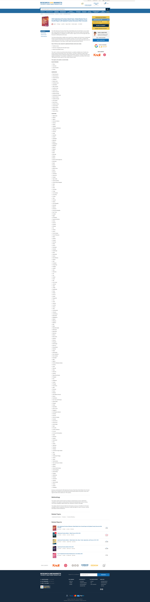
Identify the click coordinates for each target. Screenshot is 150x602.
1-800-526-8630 (87, 5)
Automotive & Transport (78, 12)
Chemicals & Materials (56, 12)
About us (71, 581)
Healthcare (42, 11)
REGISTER (103, 574)
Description (43, 31)
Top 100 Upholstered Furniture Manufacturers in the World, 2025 (70, 553)
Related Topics (43, 34)
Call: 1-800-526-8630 (100, 37)
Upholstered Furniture (56, 517)
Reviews (70, 584)
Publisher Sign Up (104, 581)
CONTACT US (95, 0)
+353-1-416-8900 (96, 4)
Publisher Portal (104, 582)
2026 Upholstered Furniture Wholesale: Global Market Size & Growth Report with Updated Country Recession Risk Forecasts (79, 527)
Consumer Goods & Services (96, 12)
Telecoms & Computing (84, 12)
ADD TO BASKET (100, 25)
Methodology (43, 32)
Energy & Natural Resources (71, 12)
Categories (82, 581)
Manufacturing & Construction (63, 12)
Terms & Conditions (79, 599)
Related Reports (44, 36)
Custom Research (83, 584)
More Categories (103, 12)
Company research (83, 582)
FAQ (99, 0)
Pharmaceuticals (49, 11)
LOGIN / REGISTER (107, 0)
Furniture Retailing (70, 517)
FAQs (91, 582)
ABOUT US (89, 0)
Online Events (103, 584)
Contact (92, 581)
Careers (70, 582)
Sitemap (69, 599)
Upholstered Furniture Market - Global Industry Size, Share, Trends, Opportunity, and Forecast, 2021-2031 (78, 540)
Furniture (64, 517)
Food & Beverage (89, 12)
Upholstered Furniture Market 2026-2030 (65, 546)
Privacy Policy (73, 599)
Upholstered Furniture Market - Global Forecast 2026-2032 (69, 533)
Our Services (108, 12)
